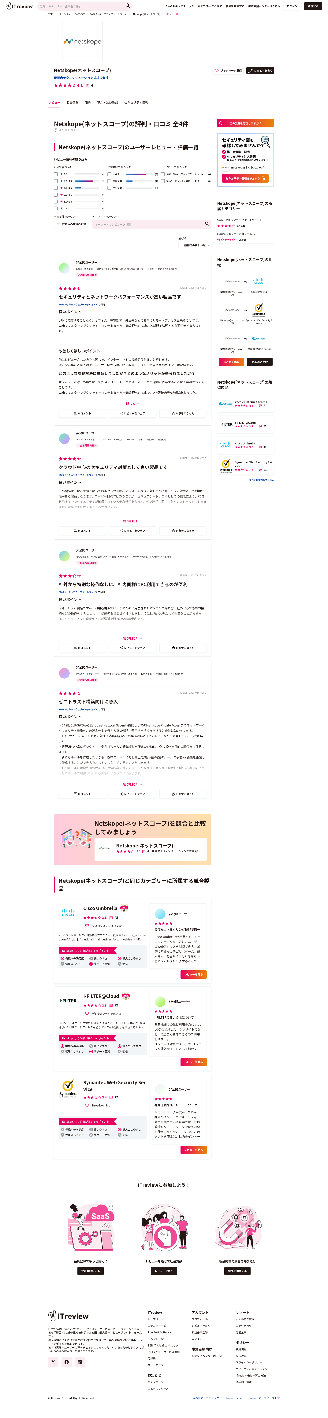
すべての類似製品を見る (261, 479)
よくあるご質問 (245, 1319)
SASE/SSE (80, 14)
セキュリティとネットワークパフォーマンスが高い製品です (120, 296)
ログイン (292, 6)
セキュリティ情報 (136, 102)
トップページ (156, 1319)
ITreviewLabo (233, 1398)
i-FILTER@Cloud (101, 996)
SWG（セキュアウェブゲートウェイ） (109, 14)
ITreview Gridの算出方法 (251, 1375)
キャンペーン (155, 1382)
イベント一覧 (156, 1339)
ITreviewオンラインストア (264, 1398)
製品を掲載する (237, 1271)
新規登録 (313, 6)
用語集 (152, 1358)
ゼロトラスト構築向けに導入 (88, 701)
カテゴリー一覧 (157, 1325)
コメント (84, 413)
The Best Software (159, 1332)
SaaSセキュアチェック (205, 1398)
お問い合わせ (244, 1325)
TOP (50, 14)
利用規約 (241, 1349)
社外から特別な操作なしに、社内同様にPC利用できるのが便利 (123, 584)
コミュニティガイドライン (251, 1369)
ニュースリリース (158, 1388)
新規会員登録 (200, 1332)
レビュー (54, 102)
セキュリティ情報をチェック (243, 178)
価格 (88, 102)
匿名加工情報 (244, 1382)
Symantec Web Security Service (114, 1085)
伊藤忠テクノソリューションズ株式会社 (81, 77)
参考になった (185, 413)
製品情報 (72, 102)
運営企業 (241, 1332)
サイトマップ (156, 1365)
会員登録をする (90, 1271)
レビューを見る (193, 974)
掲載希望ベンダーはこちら (208, 1356)
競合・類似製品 (107, 102)
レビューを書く (263, 70)
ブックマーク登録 (231, 70)
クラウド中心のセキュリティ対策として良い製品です (113, 467)
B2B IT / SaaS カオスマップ (164, 1345)
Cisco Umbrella (100, 908)
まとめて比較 (231, 362)
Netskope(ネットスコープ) (146, 14)
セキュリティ (64, 14)
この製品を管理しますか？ (246, 123)
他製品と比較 (260, 362)
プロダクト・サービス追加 (164, 1352)
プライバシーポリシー (249, 1362)
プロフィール (200, 1319)
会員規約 (241, 1356)
